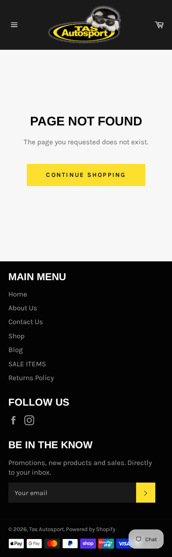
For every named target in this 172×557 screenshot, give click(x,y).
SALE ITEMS (27, 364)
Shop (16, 336)
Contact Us (25, 321)
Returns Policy (31, 377)
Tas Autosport (46, 529)
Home (17, 294)
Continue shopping (86, 175)
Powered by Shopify (90, 529)
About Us (22, 308)
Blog (15, 349)
